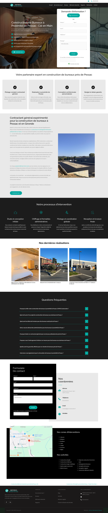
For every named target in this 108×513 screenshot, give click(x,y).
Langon (62, 445)
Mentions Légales (62, 499)
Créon (61, 443)
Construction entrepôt (65, 460)
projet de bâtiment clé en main (22, 166)
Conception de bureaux (84, 466)
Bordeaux (62, 441)
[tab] (54, 308)
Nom (75, 22)
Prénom (62, 22)
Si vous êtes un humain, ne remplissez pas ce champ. (72, 57)
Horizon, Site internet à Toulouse (95, 510)
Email (61, 28)
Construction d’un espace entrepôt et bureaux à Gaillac (82, 283)
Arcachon (62, 447)
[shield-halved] (69, 64)
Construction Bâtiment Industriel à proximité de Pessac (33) (24, 484)
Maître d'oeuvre (63, 468)
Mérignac (62, 439)
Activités (60, 496)
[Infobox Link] (66, 391)
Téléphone (63, 34)
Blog (59, 493)
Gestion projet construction (66, 466)
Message (62, 41)
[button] (89, 1)
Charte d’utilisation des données (65, 502)
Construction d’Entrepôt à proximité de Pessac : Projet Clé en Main (82, 484)
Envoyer (73, 54)
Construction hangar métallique (67, 464)
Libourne (62, 437)
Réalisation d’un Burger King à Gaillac (50, 282)
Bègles (61, 449)
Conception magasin (83, 468)
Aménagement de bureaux (85, 464)
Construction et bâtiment (66, 462)
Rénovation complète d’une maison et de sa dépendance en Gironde (23, 283)
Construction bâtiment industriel (86, 470)
